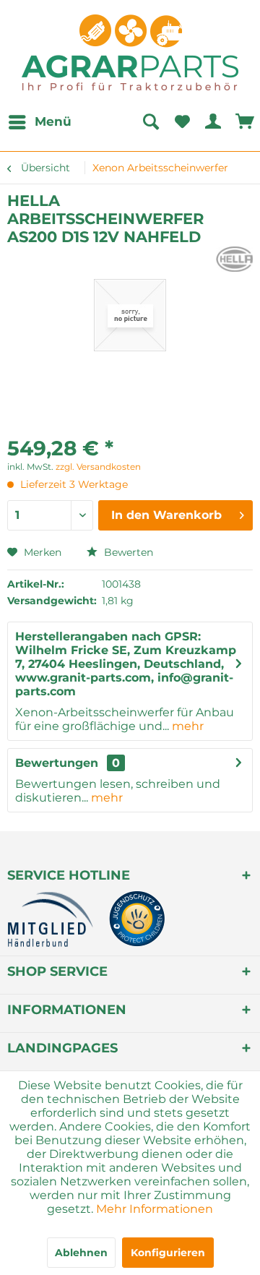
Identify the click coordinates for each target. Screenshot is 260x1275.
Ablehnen (81, 1252)
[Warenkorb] (245, 122)
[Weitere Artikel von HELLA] (234, 259)
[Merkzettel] (182, 122)
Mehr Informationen (154, 1209)
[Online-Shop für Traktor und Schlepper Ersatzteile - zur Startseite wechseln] (130, 52)
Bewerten (127, 552)
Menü (53, 121)
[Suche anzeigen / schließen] (150, 122)
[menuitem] (39, 122)
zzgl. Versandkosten (98, 466)
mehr (186, 726)
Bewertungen (56, 763)
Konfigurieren (168, 1252)
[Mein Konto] (213, 122)
